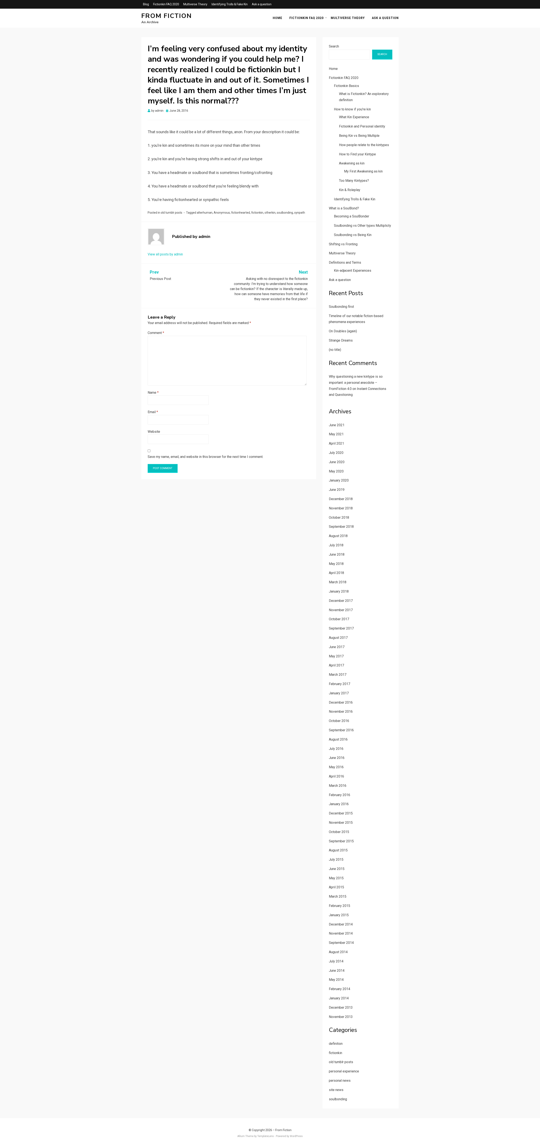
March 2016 (337, 786)
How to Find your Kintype (357, 154)
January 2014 (339, 998)
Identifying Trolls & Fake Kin (230, 4)
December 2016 (341, 702)
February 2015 (339, 906)
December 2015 (341, 813)
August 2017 (338, 638)
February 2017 (339, 684)
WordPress (296, 1136)
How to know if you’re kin (352, 109)
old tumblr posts (171, 212)
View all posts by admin (165, 254)
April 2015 (336, 887)
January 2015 (339, 915)
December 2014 (341, 924)
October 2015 (339, 832)
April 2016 (336, 776)
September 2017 (341, 628)
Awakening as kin (351, 163)
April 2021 (336, 443)
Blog (146, 4)
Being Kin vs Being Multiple (359, 136)
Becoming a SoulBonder (351, 216)
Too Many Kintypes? (354, 181)
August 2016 (338, 739)
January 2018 (339, 591)
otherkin (270, 212)
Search (334, 46)
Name (153, 393)
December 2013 (341, 1008)
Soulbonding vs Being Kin (352, 235)
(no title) (335, 350)
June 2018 (336, 554)
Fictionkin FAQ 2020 (166, 4)
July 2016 (336, 749)
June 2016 (336, 758)
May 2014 (336, 980)
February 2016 (339, 795)
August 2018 (338, 536)
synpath (299, 212)
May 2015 (336, 878)
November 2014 (341, 933)
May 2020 (336, 471)
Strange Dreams (341, 340)
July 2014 (336, 961)
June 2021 (336, 425)
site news (336, 1090)
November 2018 (341, 508)
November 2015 (341, 823)
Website (154, 432)
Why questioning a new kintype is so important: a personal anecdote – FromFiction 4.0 (356, 383)
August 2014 (338, 952)
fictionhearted (240, 212)
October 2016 (339, 721)
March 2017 (337, 675)
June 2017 (336, 647)
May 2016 (336, 767)
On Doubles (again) (343, 331)
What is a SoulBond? (344, 208)
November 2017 (341, 610)
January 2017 (339, 693)
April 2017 (336, 665)
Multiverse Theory (195, 4)
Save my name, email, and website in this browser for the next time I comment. (205, 457)
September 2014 (341, 943)
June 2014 (336, 971)
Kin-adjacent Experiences (352, 271)
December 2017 (341, 601)
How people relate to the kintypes (364, 145)
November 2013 (341, 1017)
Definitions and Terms (345, 263)
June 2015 (336, 869)
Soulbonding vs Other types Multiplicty (362, 226)
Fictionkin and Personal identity (362, 126)
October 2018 (339, 518)
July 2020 (336, 453)
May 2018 (336, 564)
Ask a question (261, 4)
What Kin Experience (354, 117)
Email (153, 412)
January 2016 (339, 804)
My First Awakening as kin (363, 171)
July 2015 (336, 860)
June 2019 (336, 490)
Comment (156, 333)
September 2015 (341, 841)
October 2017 (339, 619)
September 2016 (341, 730)
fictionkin (257, 212)
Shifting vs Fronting (343, 244)
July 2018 (336, 545)
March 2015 (337, 896)
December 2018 (341, 499)
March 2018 (337, 582)
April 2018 (336, 573)
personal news (340, 1081)
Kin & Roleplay (349, 190)
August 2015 (338, 850)
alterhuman (204, 212)
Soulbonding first (341, 307)
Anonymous (222, 212)
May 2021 (336, 434)
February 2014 (339, 989)
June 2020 (336, 462)
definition (336, 1044)
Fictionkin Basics (346, 86)
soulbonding (285, 212)
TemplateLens (265, 1136)
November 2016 (341, 712)
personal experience (344, 1071)
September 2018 (341, 527)
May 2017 (336, 656)
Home (277, 18)
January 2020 (339, 480)
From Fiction (166, 16)
